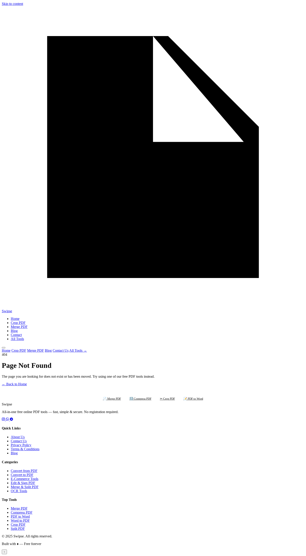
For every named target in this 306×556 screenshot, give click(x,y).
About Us (18, 437)
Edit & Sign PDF (23, 483)
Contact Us (61, 350)
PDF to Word (20, 516)
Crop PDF (18, 323)
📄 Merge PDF (112, 398)
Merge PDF (19, 327)
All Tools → (78, 350)
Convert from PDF (24, 471)
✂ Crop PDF (167, 398)
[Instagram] (4, 419)
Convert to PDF (22, 475)
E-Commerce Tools (24, 479)
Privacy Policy (21, 445)
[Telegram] (11, 419)
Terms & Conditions (25, 449)
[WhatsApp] (8, 419)
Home (15, 319)
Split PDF (18, 528)
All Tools (17, 339)
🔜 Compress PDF (140, 398)
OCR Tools (19, 491)
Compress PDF (21, 512)
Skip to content (12, 4)
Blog (14, 331)
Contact (16, 335)
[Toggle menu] (3, 347)
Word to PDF (20, 520)
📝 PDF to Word (193, 398)
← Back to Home (14, 384)
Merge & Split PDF (25, 487)
